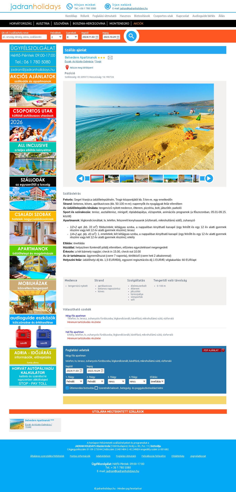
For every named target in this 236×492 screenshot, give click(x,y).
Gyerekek (71, 32)
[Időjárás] (33, 363)
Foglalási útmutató (104, 15)
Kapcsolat (182, 15)
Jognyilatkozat (198, 456)
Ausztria (42, 23)
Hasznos (125, 15)
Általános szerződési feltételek (47, 456)
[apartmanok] (33, 278)
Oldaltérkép (177, 456)
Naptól (85, 32)
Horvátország (21, 23)
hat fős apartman (75, 332)
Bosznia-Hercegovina (89, 23)
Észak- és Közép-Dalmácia (79, 61)
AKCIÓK (138, 23)
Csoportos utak (163, 15)
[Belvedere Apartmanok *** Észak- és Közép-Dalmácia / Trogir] (32, 429)
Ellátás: (154, 377)
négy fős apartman (76, 315)
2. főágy (91, 377)
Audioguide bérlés (203, 15)
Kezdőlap (71, 15)
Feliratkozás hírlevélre (154, 456)
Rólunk (85, 15)
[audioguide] (33, 347)
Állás (222, 15)
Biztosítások (142, 15)
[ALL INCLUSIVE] (33, 175)
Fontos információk (80, 456)
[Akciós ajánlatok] (33, 106)
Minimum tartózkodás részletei (84, 322)
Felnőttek (55, 32)
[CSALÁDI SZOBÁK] (33, 244)
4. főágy (133, 377)
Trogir (98, 61)
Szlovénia (61, 23)
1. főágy (70, 377)
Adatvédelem (103, 456)
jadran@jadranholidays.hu (134, 8)
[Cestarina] (33, 386)
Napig (106, 32)
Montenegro (119, 23)
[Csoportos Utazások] (33, 140)
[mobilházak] (33, 313)
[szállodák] (33, 209)
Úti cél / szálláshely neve (15, 32)
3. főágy (112, 377)
